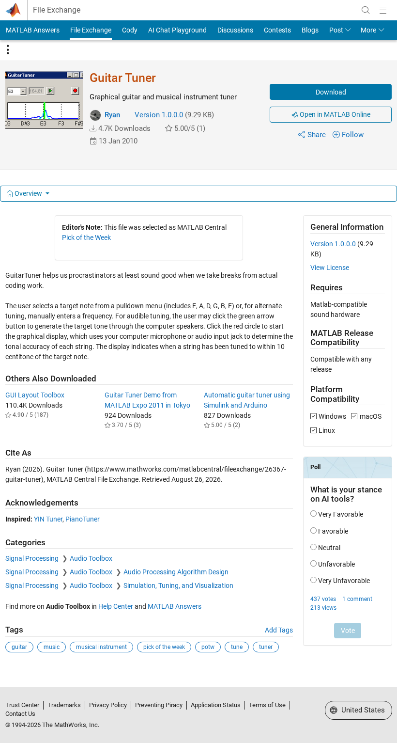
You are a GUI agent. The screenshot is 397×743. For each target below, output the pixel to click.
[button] (93, 128)
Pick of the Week (86, 237)
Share (316, 134)
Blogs (310, 30)
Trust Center (22, 705)
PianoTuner (82, 519)
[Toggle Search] (365, 10)
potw (207, 647)
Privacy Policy (108, 705)
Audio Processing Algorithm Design (176, 572)
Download (331, 92)
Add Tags (279, 630)
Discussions (235, 30)
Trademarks (64, 705)
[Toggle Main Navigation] (383, 10)
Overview (28, 193)
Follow (353, 134)
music (52, 647)
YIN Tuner (48, 519)
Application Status (216, 705)
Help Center (115, 606)
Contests (277, 30)
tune (237, 647)
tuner (266, 647)
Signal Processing (32, 558)
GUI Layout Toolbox (34, 395)
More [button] (368, 30)
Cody (129, 30)
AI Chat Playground (177, 30)
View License (329, 267)
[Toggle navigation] (7, 50)
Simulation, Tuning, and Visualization (178, 585)
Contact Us (20, 713)
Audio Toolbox (91, 558)
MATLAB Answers (33, 30)
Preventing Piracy (159, 705)
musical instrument (101, 647)
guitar (19, 647)
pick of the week (164, 647)
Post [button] (336, 30)
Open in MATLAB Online (334, 114)
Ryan (112, 115)
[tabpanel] (198, 440)
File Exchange (56, 10)
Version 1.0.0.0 (159, 115)
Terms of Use (267, 705)
